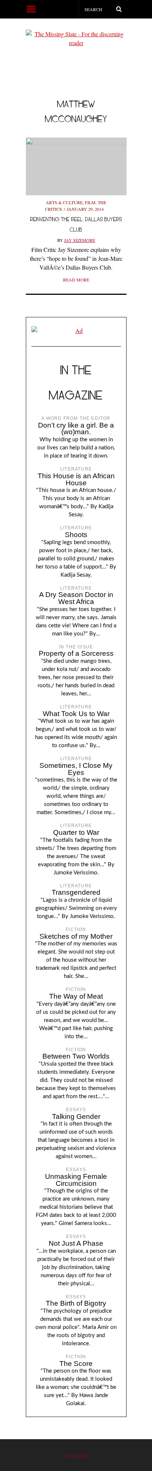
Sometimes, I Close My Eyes (76, 769)
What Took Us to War (76, 714)
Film (90, 202)
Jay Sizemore (79, 240)
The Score (76, 1363)
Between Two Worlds (76, 1056)
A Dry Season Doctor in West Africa (76, 598)
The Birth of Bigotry (76, 1303)
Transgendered (76, 892)
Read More (76, 279)
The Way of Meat (76, 996)
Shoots (76, 535)
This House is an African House (76, 479)
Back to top (76, 1455)
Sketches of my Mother (76, 936)
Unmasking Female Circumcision (76, 1180)
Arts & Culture (64, 202)
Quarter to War (76, 832)
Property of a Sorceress (76, 653)
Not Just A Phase (76, 1243)
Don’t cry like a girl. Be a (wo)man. (76, 428)
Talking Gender (76, 1116)
